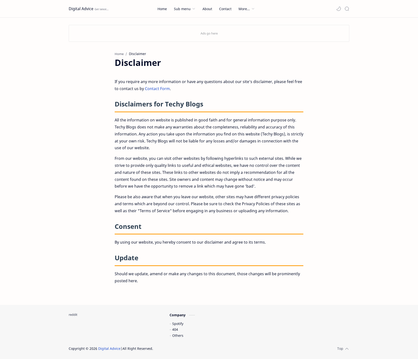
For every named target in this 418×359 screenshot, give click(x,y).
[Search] (347, 8)
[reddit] (73, 314)
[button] (338, 8)
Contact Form (157, 88)
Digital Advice (81, 8)
